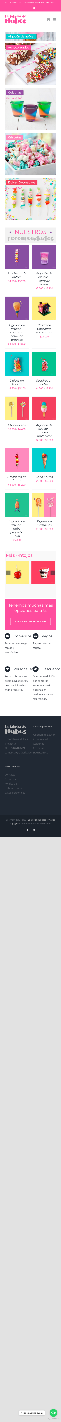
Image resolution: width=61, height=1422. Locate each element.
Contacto (10, 774)
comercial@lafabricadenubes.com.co (40, 2)
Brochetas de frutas (16, 478)
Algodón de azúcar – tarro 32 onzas (44, 279)
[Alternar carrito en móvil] (48, 19)
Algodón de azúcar (44, 734)
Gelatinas (38, 743)
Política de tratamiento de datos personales (15, 788)
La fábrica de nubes (37, 819)
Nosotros (10, 779)
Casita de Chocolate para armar (44, 328)
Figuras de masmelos (44, 523)
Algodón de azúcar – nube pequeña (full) (17, 529)
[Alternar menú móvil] (54, 19)
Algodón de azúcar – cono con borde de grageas (17, 332)
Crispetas (38, 748)
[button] (8, 573)
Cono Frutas (44, 477)
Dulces (37, 752)
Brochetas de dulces (16, 275)
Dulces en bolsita (17, 382)
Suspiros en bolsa (44, 382)
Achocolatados (42, 739)
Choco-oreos (17, 425)
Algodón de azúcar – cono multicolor (44, 430)
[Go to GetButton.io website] (53, 1419)
